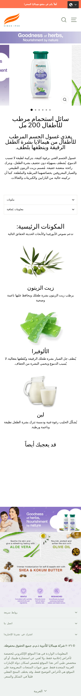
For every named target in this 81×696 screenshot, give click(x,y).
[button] (73, 4)
